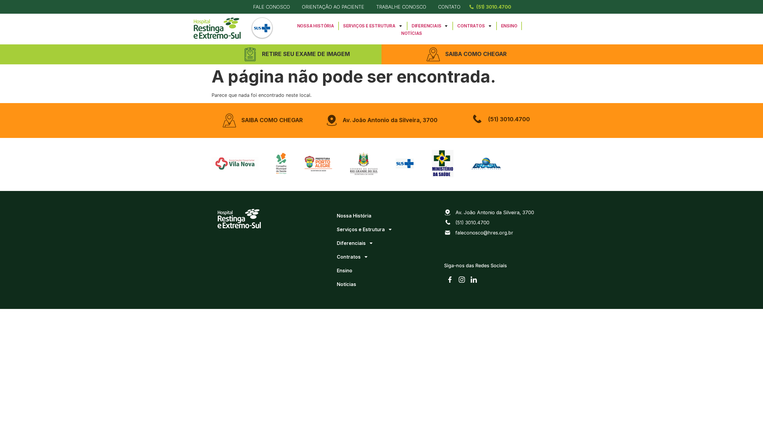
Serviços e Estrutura (369, 25)
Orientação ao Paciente (333, 7)
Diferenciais (426, 25)
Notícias (411, 33)
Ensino (509, 25)
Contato (449, 7)
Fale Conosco (271, 7)
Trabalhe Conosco (401, 7)
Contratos (471, 25)
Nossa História (315, 25)
